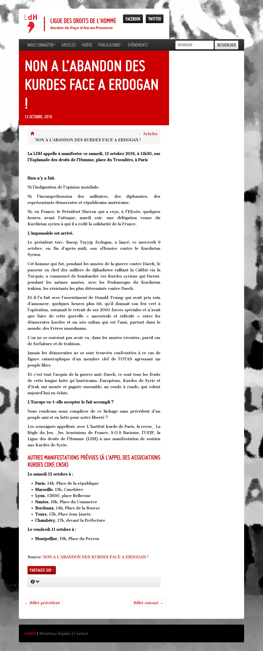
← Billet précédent (42, 603)
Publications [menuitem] (109, 45)
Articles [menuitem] (69, 45)
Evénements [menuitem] (138, 45)
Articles (150, 133)
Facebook (133, 18)
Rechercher (226, 45)
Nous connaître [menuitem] (41, 45)
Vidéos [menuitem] (87, 45)
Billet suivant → (148, 603)
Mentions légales (55, 633)
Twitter (154, 18)
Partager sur (41, 570)
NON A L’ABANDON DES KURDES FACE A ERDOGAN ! (95, 557)
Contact (81, 633)
